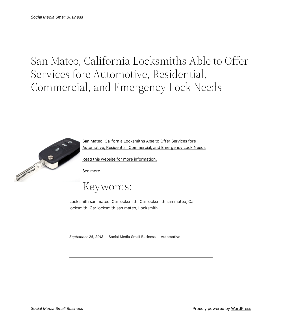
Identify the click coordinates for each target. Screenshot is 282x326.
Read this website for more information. (119, 159)
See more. (91, 171)
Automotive (170, 236)
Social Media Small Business (57, 17)
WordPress (241, 308)
